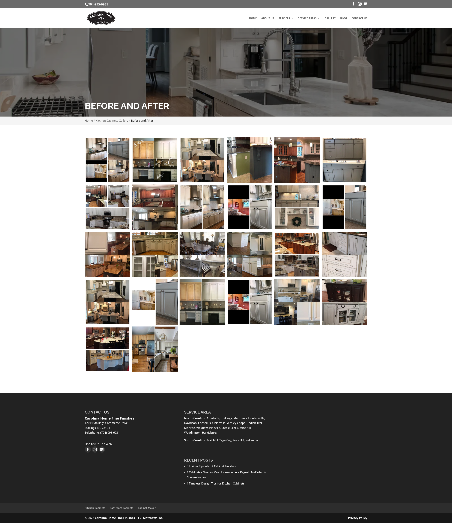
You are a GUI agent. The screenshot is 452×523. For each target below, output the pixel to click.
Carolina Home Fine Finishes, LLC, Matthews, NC (129, 518)
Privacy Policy (357, 518)
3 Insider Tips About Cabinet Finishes (211, 466)
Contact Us (359, 18)
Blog (343, 18)
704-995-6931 (98, 4)
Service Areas (307, 18)
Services (284, 18)
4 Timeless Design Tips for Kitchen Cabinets (216, 483)
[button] (107, 160)
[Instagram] (360, 4)
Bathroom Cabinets (121, 508)
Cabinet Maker (147, 508)
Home (253, 18)
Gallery (330, 18)
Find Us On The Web (98, 444)
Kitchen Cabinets (95, 508)
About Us (267, 18)
